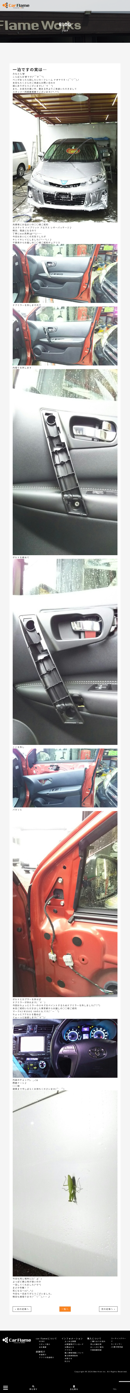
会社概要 (43, 1347)
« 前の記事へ (22, 1308)
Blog (67, 1361)
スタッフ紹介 (44, 1344)
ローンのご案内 (97, 1347)
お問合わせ (69, 1347)
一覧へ (65, 1308)
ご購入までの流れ (98, 1341)
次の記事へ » (108, 1308)
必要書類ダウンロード (74, 1344)
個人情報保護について (74, 1353)
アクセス (68, 1350)
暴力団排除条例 (71, 1355)
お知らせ (68, 1358)
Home (42, 1341)
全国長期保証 (96, 1350)
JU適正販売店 (117, 1347)
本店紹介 (43, 1354)
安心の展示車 (96, 1344)
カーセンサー (116, 1344)
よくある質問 (70, 1341)
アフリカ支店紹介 (46, 1357)
